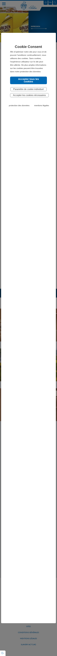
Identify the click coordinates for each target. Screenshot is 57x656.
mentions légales (41, 105)
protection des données (19, 105)
